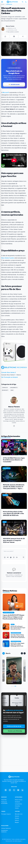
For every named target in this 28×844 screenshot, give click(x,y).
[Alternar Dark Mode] (26, 2)
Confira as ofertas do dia (14, 726)
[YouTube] (18, 790)
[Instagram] (9, 790)
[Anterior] (22, 653)
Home (2, 4)
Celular (17, 808)
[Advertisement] (14, 751)
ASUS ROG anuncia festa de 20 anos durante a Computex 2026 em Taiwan (14, 540)
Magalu (17, 822)
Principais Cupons (6, 814)
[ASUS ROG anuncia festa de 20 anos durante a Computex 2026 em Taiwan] (14, 528)
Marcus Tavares (10, 26)
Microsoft (6, 92)
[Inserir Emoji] (4, 557)
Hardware (17, 801)
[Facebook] (5, 790)
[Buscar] (23, 2)
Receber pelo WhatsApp (15, 731)
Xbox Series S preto (7, 258)
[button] (5, 36)
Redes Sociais (18, 799)
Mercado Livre (18, 814)
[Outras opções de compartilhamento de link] (23, 36)
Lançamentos (18, 804)
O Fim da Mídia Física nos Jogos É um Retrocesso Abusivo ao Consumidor (14, 460)
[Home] (12, 2)
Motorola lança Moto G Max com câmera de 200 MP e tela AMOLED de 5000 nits (13, 513)
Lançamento (13, 387)
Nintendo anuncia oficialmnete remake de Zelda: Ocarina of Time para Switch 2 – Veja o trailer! (13, 487)
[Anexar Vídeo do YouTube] (16, 557)
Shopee (17, 818)
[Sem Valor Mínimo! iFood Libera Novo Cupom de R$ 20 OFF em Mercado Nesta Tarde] (14, 635)
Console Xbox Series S (8, 372)
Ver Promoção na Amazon (9, 377)
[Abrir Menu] (2, 2)
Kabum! (17, 820)
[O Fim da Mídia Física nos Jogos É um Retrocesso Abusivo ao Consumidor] (14, 447)
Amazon (17, 816)
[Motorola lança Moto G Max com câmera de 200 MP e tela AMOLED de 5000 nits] (14, 501)
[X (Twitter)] (14, 790)
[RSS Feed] (22, 790)
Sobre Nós (4, 799)
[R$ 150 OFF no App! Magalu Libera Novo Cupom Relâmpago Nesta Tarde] (14, 643)
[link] (14, 426)
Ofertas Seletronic (6, 828)
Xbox (12, 390)
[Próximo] (25, 653)
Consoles (9, 4)
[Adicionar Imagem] (13, 557)
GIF (8, 557)
